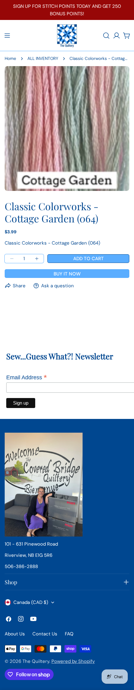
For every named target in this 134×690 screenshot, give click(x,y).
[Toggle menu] (7, 35)
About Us (15, 634)
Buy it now (67, 274)
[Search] (106, 35)
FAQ (69, 634)
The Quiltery (35, 661)
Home (10, 58)
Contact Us (44, 634)
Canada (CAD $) (30, 602)
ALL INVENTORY (42, 58)
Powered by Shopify (73, 661)
